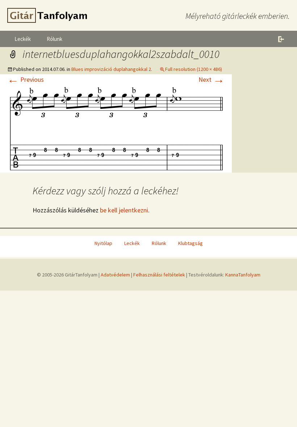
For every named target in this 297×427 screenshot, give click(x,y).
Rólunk (54, 38)
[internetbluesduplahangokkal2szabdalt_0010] (116, 128)
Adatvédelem (115, 274)
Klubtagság (190, 243)
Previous (25, 79)
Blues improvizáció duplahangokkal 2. (111, 69)
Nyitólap (103, 243)
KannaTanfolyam (242, 274)
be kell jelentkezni (124, 210)
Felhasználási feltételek (159, 274)
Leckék (22, 38)
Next (211, 79)
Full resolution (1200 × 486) (193, 69)
